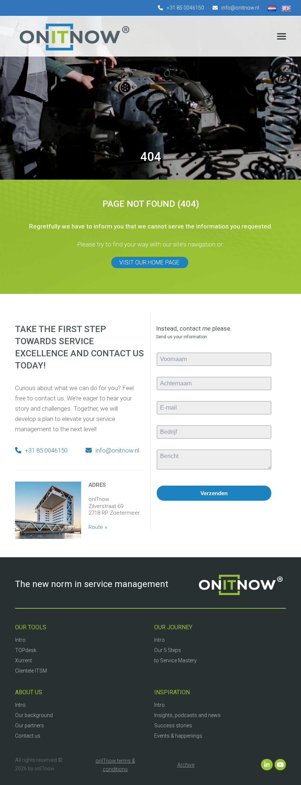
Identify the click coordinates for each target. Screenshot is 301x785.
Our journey (173, 627)
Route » (97, 527)
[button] (281, 36)
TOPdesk (25, 650)
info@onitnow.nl (240, 8)
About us (28, 692)
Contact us (27, 736)
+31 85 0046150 (185, 8)
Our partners (29, 725)
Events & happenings (178, 736)
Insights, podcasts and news (187, 715)
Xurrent (23, 660)
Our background (34, 715)
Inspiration (172, 692)
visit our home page (149, 262)
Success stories (173, 725)
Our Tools (30, 627)
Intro (20, 640)
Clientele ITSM (31, 671)
